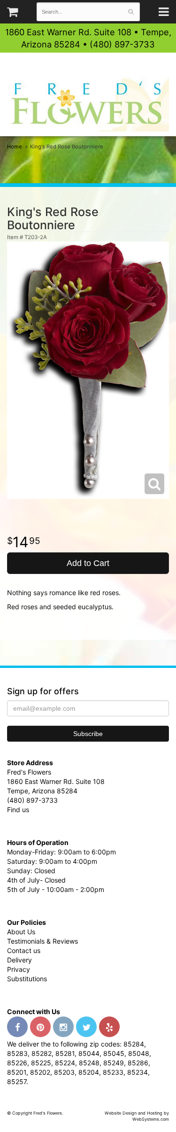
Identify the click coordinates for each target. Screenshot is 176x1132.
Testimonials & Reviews (42, 941)
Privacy (18, 969)
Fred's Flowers (88, 103)
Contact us (23, 950)
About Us (21, 932)
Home (14, 146)
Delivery (19, 960)
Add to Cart (88, 563)
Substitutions (27, 979)
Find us (18, 810)
